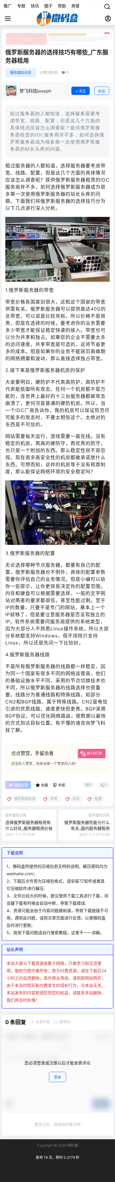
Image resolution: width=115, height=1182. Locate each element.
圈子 (48, 5)
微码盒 (72, 1145)
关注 (82, 91)
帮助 (62, 5)
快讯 (35, 5)
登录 (57, 1077)
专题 (21, 5)
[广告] (57, 35)
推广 (8, 5)
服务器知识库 (20, 72)
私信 (101, 91)
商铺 (75, 5)
